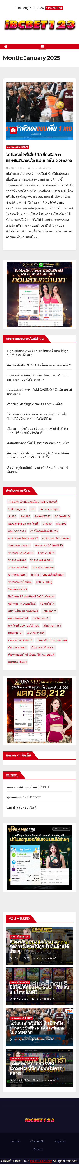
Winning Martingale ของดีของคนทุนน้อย (35, 404)
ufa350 (47, 523)
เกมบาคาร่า (49, 611)
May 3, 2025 (20, 999)
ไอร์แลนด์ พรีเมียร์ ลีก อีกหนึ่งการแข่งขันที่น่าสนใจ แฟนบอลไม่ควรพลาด (37, 1027)
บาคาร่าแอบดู (44, 581)
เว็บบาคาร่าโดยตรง (42, 647)
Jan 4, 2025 (16, 168)
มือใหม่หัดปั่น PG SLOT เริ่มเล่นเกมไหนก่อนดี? (39, 365)
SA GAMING (62, 516)
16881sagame (17, 509)
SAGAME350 (42, 516)
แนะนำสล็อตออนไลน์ (21, 807)
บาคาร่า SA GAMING (21, 552)
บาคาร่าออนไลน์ (18, 567)
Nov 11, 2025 (21, 958)
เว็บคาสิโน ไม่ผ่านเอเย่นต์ (52, 640)
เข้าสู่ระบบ (59, 1141)
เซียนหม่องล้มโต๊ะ (41, 168)
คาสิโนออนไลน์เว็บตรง (55, 538)
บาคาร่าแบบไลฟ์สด (19, 581)
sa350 (12, 516)
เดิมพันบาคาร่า (52, 625)
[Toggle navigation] (42, 46)
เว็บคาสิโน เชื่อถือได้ (20, 640)
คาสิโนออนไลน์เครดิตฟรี (23, 538)
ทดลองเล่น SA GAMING (49, 545)
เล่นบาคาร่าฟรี (35, 632)
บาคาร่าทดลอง (17, 560)
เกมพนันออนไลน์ (18, 618)
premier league (49, 509)
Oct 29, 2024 (21, 1080)
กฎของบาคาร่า (17, 530)
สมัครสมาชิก (37, 1141)
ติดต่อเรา (38, 1149)
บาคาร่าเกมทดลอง (43, 567)
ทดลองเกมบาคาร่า (19, 545)
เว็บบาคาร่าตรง (17, 647)
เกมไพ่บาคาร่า (40, 618)
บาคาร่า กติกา (46, 552)
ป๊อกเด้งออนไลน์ (17, 589)
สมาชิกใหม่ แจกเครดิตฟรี (23, 611)
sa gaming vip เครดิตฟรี (23, 523)
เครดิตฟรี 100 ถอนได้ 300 (23, 625)
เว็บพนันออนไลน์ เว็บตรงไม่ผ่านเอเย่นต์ (31, 654)
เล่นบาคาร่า (15, 632)
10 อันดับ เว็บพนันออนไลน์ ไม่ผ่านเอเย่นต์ (32, 501)
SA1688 (25, 516)
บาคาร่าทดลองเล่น (41, 560)
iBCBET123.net (41, 1161)
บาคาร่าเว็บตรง (17, 574)
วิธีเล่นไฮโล (47, 603)
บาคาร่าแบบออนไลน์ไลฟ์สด (47, 574)
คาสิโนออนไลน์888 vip (44, 530)
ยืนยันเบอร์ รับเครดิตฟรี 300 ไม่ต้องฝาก (31, 596)
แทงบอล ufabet (17, 662)
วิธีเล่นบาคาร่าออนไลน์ (22, 603)
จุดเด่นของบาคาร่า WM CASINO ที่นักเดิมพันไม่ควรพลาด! (35, 1068)
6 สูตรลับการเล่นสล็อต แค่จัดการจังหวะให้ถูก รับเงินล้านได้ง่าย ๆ (39, 946)
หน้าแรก (15, 1141)
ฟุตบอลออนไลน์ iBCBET (17, 147)
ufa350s (61, 523)
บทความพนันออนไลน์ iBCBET (28, 787)
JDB (32, 509)
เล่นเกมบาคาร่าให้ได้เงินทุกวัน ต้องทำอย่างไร (38, 443)
